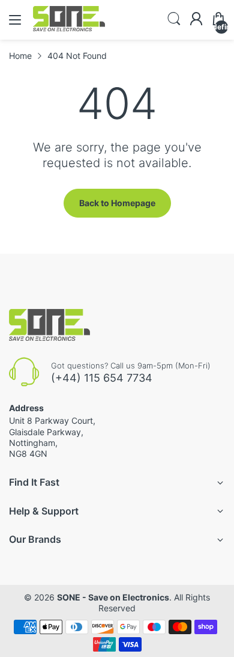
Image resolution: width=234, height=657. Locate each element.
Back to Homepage (117, 203)
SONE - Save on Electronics (113, 597)
